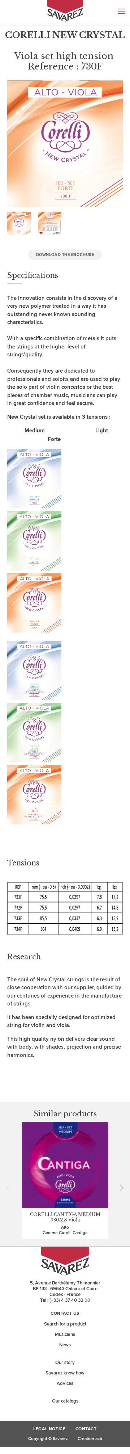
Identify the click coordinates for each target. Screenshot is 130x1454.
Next (119, 1187)
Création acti (90, 1438)
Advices (65, 1383)
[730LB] (34, 760)
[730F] (34, 631)
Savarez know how (65, 1373)
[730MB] (34, 698)
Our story (65, 1362)
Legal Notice (49, 1429)
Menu (121, 11)
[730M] (34, 506)
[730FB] (34, 822)
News (65, 1345)
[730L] (34, 569)
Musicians (65, 1334)
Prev (11, 1187)
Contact (86, 1429)
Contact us (65, 1313)
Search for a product (65, 1324)
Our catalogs (65, 1401)
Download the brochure (65, 255)
